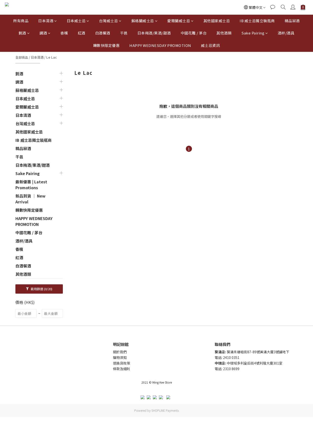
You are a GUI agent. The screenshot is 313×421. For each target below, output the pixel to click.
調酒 (43, 32)
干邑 (124, 32)
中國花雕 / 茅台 (194, 32)
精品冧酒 (292, 20)
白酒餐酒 (102, 32)
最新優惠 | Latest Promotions (31, 184)
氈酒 (22, 32)
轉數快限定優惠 (106, 45)
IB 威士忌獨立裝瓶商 (257, 20)
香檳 (64, 32)
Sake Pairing (252, 32)
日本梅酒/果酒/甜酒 (154, 32)
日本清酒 (45, 20)
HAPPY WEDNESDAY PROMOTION (160, 45)
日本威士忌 (76, 20)
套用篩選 (41, 289)
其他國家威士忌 (216, 20)
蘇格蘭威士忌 (142, 20)
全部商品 (21, 57)
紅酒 (81, 32)
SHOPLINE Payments (165, 410)
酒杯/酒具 (286, 32)
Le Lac (51, 57)
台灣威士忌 (108, 20)
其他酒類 (224, 32)
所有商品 (20, 20)
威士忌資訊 (210, 45)
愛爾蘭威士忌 (178, 20)
